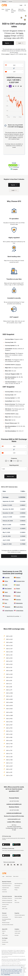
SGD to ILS (9, 683)
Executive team (5, 942)
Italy (6, 603)
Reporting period (14, 465)
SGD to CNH (9, 651)
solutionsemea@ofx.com (14, 819)
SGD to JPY (9, 690)
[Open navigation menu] (25, 5)
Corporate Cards (5, 887)
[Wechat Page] (14, 864)
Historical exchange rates (7, 902)
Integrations (17, 887)
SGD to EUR (9, 664)
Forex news (17, 902)
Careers (3, 944)
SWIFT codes (4, 908)
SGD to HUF (9, 677)
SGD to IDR (9, 680)
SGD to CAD (9, 645)
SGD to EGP (9, 661)
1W (10, 86)
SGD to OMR (9, 715)
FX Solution (4, 889)
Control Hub (4, 891)
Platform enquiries (18, 917)
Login (21, 5)
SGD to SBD (9, 737)
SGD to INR (9, 686)
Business (4, 1)
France (6, 599)
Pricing (16, 889)
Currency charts (5, 904)
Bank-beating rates (14, 256)
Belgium (18, 577)
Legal (3, 933)
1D (7, 86)
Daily (8, 460)
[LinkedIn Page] (8, 864)
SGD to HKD (9, 674)
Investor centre (18, 931)
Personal (10, 1)
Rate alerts (4, 906)
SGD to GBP (9, 670)
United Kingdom (9, 610)
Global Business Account (7, 883)
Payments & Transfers (6, 885)
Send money (4, 915)
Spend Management (18, 883)
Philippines (7, 596)
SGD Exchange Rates (13, 11)
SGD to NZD (9, 712)
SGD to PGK (9, 721)
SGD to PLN (9, 731)
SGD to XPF (9, 772)
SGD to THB (9, 743)
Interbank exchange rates (7, 900)
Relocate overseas (5, 922)
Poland (18, 588)
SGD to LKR (9, 696)
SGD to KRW (9, 693)
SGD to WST (9, 766)
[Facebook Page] (5, 864)
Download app (5, 917)
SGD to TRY (9, 750)
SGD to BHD (9, 642)
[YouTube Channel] (18, 864)
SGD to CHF (9, 648)
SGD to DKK (9, 658)
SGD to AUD (9, 639)
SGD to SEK (9, 740)
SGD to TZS (9, 753)
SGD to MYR (9, 705)
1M (13, 86)
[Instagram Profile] (21, 864)
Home (3, 9)
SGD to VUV (9, 763)
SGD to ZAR (9, 775)
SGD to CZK (9, 655)
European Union (20, 581)
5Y (18, 86)
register (7, 54)
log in (12, 54)
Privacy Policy (5, 935)
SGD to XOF (9, 769)
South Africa (19, 607)
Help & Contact (9, 876)
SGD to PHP (9, 725)
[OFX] (4, 5)
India (6, 585)
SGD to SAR (9, 734)
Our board (4, 940)
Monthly (14, 460)
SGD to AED (9, 636)
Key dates (16, 935)
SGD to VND (9, 760)
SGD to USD (9, 756)
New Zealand (8, 588)
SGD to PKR (9, 728)
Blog (15, 900)
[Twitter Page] (11, 864)
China (16, 413)
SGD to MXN (9, 702)
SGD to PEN (9, 718)
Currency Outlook (18, 898)
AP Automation (17, 885)
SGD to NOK (9, 708)
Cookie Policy (7, 974)
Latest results (17, 933)
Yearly (20, 460)
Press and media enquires (20, 915)
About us (4, 931)
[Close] (21, 967)
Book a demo (15, 876)
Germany (18, 599)
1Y (16, 86)
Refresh (21, 126)
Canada (18, 596)
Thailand (18, 592)
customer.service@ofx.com (13, 804)
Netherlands (19, 603)
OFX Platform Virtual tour (7, 898)
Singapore (18, 364)
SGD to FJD (9, 667)
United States (19, 610)
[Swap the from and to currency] (14, 68)
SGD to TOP (9, 746)
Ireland (18, 585)
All (21, 86)
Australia (7, 577)
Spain (6, 592)
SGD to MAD (9, 699)
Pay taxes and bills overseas (7, 924)
